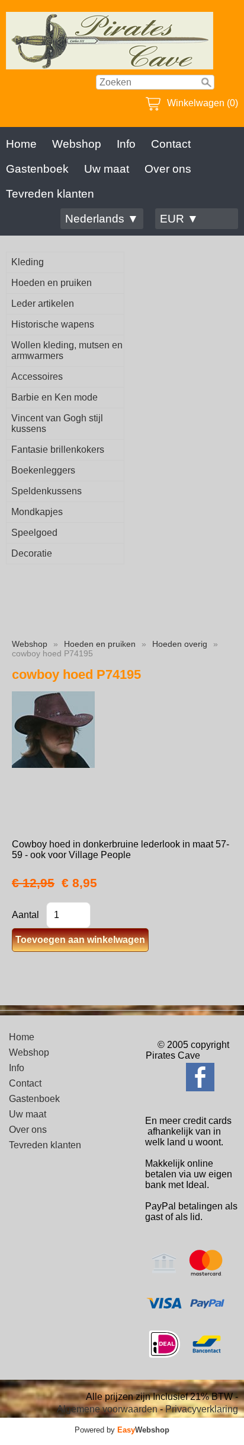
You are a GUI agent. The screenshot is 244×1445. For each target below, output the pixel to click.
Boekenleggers (43, 470)
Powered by (122, 1429)
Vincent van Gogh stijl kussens (57, 423)
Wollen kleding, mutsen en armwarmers (67, 350)
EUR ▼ (179, 218)
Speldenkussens (46, 491)
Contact (171, 144)
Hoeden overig (179, 644)
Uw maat (106, 169)
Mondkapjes (37, 512)
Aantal (25, 915)
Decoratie (31, 553)
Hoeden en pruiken (51, 283)
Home (21, 144)
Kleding (27, 262)
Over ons (168, 169)
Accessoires (37, 376)
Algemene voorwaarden (107, 1409)
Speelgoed (34, 533)
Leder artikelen (42, 303)
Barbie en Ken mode (54, 397)
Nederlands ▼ (102, 218)
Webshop (76, 144)
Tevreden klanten (50, 194)
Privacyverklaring (201, 1409)
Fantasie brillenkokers (57, 449)
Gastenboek (37, 169)
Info (126, 144)
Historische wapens (52, 324)
